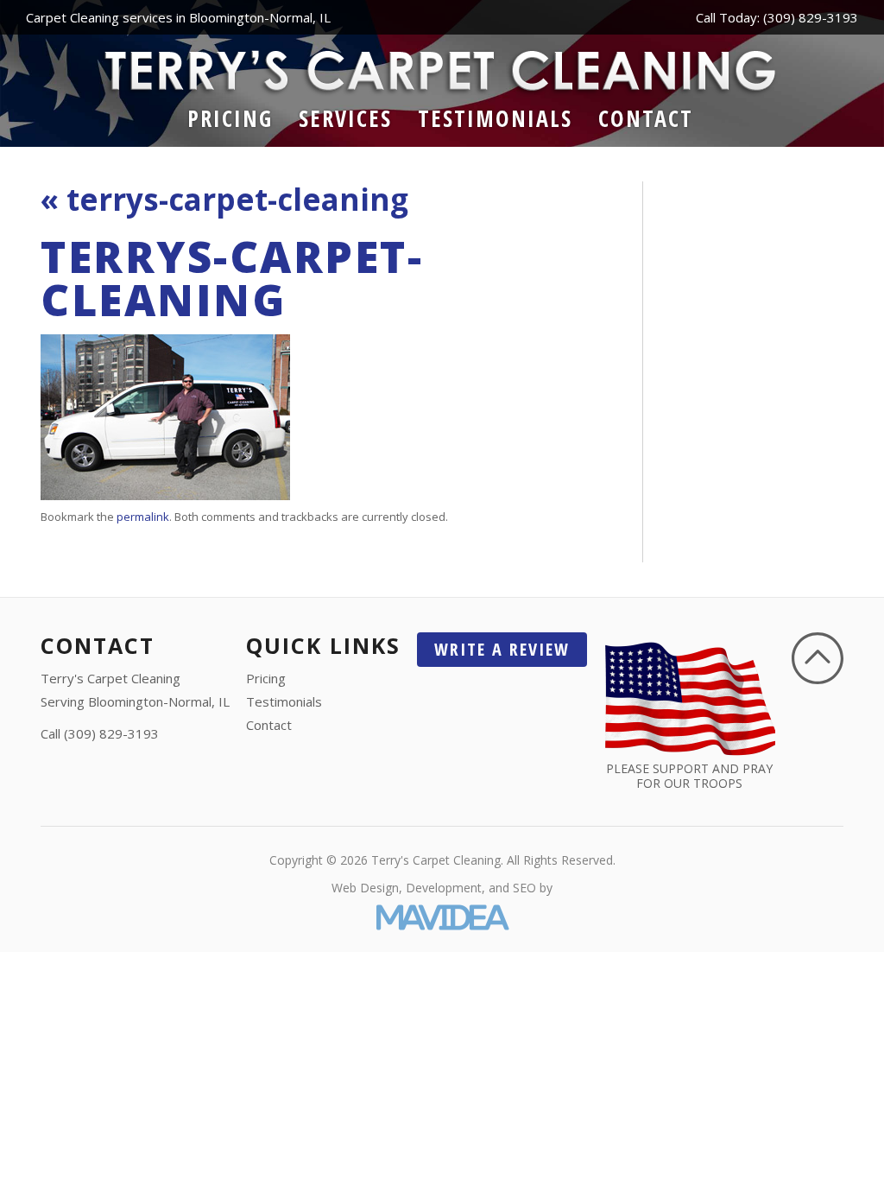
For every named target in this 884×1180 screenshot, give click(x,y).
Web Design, (367, 887)
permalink (143, 516)
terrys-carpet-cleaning (224, 199)
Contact (645, 118)
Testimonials (495, 118)
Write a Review (502, 649)
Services (345, 118)
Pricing (230, 118)
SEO (524, 887)
